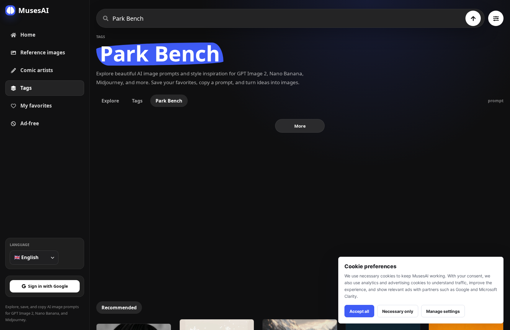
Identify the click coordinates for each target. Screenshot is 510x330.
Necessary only (397, 311)
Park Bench (169, 100)
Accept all (359, 311)
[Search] (473, 18)
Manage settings (443, 311)
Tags (137, 100)
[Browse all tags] (496, 18)
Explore (110, 100)
